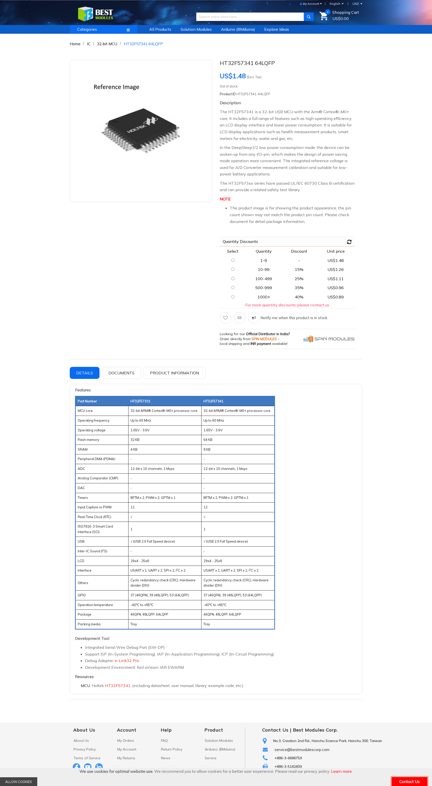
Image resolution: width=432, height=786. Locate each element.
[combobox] (253, 16)
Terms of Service (87, 758)
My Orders (125, 740)
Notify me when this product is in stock (293, 317)
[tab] (85, 373)
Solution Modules (219, 740)
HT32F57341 (117, 685)
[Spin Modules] (329, 338)
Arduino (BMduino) (220, 749)
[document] (216, 777)
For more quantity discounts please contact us (287, 304)
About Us (81, 740)
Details (84, 372)
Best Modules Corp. (315, 730)
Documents (121, 372)
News (165, 758)
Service (210, 758)
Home (75, 43)
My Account (126, 749)
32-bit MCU (107, 43)
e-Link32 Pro (127, 660)
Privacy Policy (85, 749)
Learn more (341, 771)
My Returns (126, 758)
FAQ (164, 740)
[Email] (239, 318)
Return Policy (171, 749)
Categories (87, 29)
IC (88, 43)
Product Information (174, 372)
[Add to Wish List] (225, 318)
